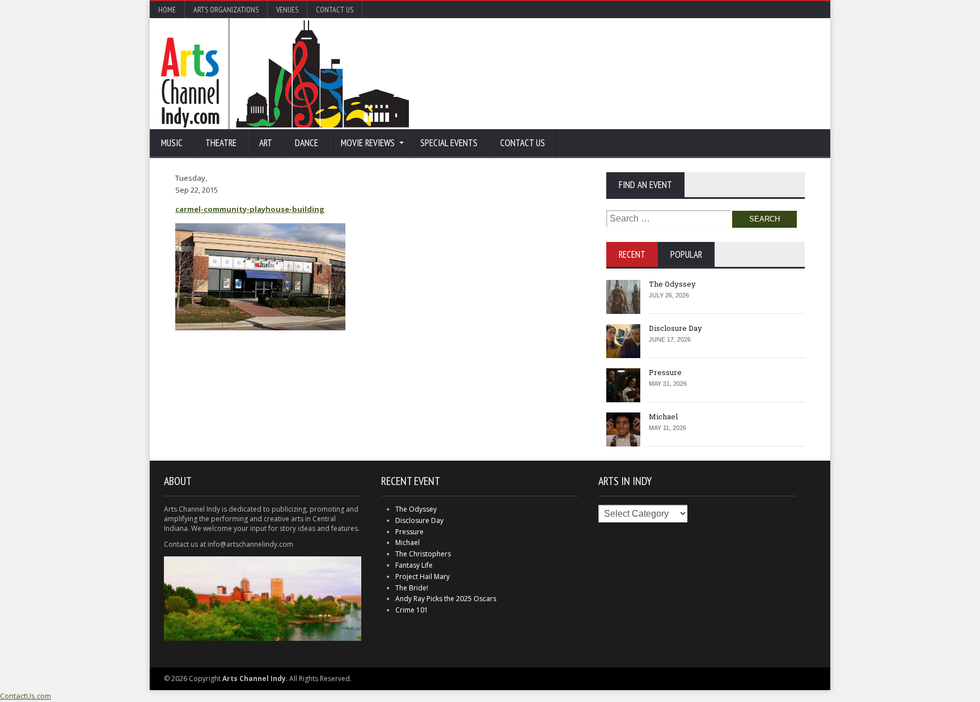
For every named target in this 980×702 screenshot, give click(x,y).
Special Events (449, 143)
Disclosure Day (675, 328)
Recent (632, 254)
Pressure (665, 372)
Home (167, 10)
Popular (686, 254)
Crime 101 (411, 610)
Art (265, 143)
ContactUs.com (25, 696)
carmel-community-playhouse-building (249, 209)
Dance (306, 143)
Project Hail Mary (422, 576)
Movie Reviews (368, 143)
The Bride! (411, 588)
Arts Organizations (226, 10)
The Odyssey (672, 284)
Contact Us (334, 10)
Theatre (220, 143)
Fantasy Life (414, 565)
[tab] (632, 254)
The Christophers (423, 554)
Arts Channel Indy (285, 73)
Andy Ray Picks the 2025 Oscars (445, 598)
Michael (663, 416)
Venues (287, 10)
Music (172, 143)
